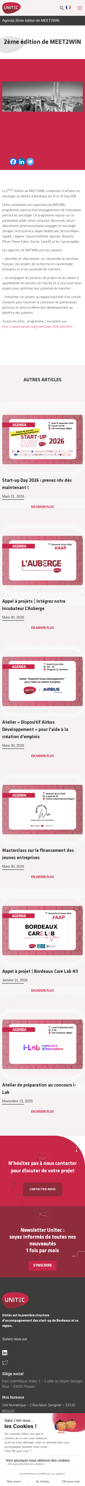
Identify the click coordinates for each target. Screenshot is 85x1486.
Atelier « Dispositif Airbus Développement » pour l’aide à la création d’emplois (35, 729)
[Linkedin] (22, 162)
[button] (79, 7)
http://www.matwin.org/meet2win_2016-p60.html (37, 327)
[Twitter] (30, 162)
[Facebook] (13, 162)
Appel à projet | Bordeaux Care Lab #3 (40, 971)
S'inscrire (42, 1266)
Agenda (8, 20)
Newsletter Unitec (41, 1230)
